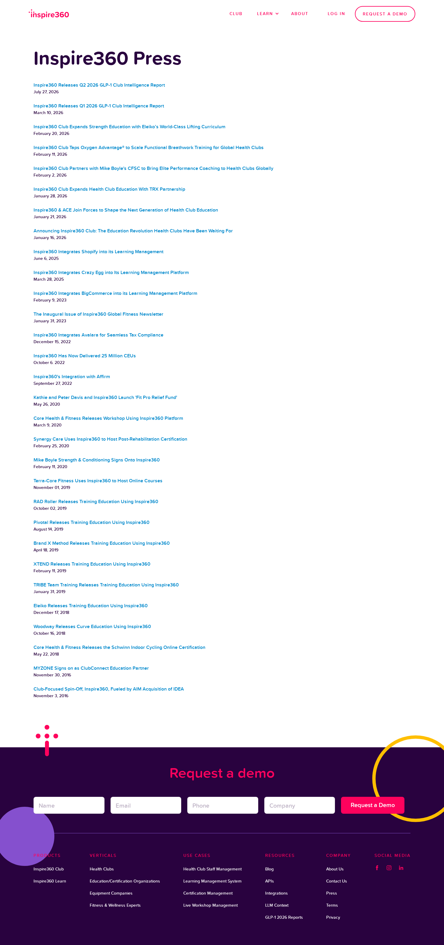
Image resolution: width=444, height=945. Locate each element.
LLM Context (276, 905)
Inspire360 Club (49, 869)
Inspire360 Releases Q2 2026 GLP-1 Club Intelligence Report (99, 84)
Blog (269, 869)
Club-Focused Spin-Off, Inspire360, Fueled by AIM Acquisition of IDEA (109, 688)
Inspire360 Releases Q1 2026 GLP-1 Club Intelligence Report (99, 105)
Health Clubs (102, 869)
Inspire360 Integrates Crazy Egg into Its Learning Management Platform (111, 272)
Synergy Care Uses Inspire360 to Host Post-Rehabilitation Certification (110, 439)
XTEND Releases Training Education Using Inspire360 (92, 563)
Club (236, 14)
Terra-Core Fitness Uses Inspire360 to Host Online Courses (98, 480)
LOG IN (336, 14)
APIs (269, 881)
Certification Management (208, 893)
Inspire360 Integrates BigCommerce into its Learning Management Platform (115, 293)
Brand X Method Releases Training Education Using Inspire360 (102, 543)
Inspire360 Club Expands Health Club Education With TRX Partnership (109, 189)
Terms (332, 905)
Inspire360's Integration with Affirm (72, 376)
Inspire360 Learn (50, 881)
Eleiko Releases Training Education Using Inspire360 (91, 605)
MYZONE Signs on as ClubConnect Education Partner (91, 668)
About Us (335, 869)
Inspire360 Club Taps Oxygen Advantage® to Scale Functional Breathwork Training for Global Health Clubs (149, 147)
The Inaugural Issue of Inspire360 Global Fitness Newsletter (98, 314)
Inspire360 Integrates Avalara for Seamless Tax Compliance (98, 334)
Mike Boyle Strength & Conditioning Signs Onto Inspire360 (97, 459)
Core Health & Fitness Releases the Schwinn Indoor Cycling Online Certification (119, 647)
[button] (267, 13)
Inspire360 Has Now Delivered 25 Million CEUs (85, 355)
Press (331, 893)
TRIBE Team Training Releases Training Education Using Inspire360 (106, 584)
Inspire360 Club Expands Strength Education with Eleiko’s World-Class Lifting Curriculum (129, 126)
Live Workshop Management (210, 905)
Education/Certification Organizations (125, 881)
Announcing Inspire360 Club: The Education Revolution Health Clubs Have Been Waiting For (133, 230)
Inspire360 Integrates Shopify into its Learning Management (98, 251)
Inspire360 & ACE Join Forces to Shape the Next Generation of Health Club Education (126, 209)
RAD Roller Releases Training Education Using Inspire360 (96, 501)
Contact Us (336, 881)
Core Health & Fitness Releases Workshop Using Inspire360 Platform (108, 418)
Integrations (276, 893)
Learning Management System (212, 881)
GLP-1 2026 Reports (284, 917)
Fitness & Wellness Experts (115, 905)
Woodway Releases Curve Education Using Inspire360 (92, 626)
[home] (49, 14)
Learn (265, 14)
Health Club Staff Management (212, 869)
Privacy (333, 917)
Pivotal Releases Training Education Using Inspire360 (92, 522)
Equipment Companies (111, 893)
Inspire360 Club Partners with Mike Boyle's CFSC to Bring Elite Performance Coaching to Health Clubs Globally (153, 168)
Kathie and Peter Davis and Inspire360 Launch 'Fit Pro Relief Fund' (105, 397)
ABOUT (299, 14)
